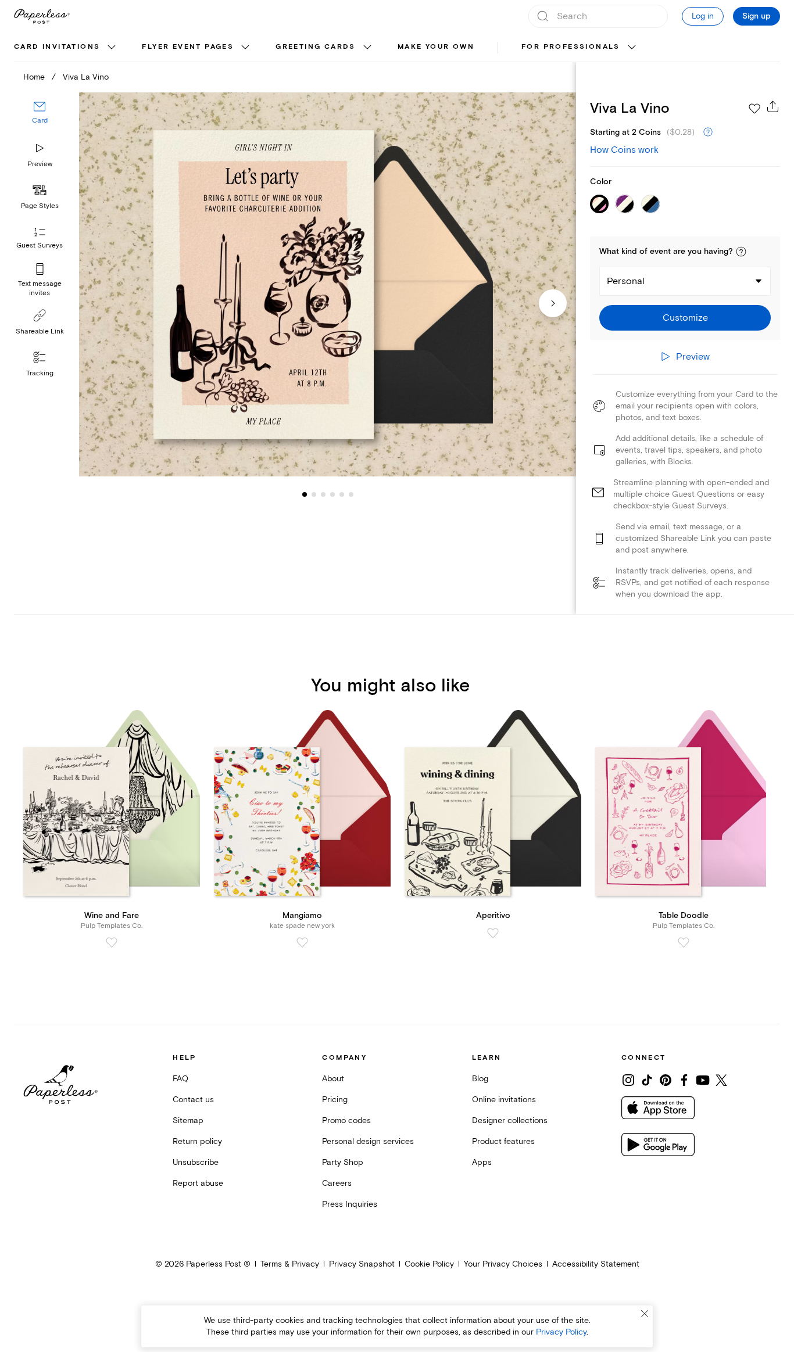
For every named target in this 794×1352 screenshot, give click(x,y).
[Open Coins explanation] (708, 132)
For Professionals (570, 46)
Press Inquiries (349, 1204)
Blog (480, 1079)
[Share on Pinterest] (666, 1080)
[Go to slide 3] (314, 494)
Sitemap (188, 1120)
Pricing (335, 1099)
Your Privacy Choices (503, 1264)
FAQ (180, 1079)
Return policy (197, 1141)
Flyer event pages (188, 46)
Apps (482, 1162)
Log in (703, 16)
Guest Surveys (39, 245)
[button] (741, 251)
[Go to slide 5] (332, 494)
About (333, 1079)
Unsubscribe (196, 1162)
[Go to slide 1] (304, 494)
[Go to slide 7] (351, 494)
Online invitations (504, 1099)
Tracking (39, 373)
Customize (685, 318)
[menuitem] (66, 48)
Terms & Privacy (289, 1264)
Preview (39, 164)
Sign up (756, 16)
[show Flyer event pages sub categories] (245, 47)
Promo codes (346, 1120)
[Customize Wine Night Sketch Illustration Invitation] (327, 284)
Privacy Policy (561, 1332)
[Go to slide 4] (323, 494)
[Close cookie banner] (645, 1314)
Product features (503, 1141)
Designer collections (510, 1120)
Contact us (193, 1099)
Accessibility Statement (595, 1264)
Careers (337, 1183)
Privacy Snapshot (362, 1264)
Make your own (436, 46)
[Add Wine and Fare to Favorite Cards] (112, 942)
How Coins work (624, 150)
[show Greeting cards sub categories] (367, 47)
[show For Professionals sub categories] (632, 47)
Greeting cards (316, 46)
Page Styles (40, 206)
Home (34, 77)
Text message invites (40, 288)
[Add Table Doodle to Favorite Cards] (684, 942)
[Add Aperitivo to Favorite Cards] (493, 933)
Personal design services (368, 1141)
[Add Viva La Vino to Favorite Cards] (754, 109)
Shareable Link (40, 331)
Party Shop (342, 1162)
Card (40, 120)
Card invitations (57, 46)
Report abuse (198, 1183)
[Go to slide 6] (341, 494)
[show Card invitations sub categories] (112, 47)
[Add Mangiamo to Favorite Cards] (302, 942)
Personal (626, 281)
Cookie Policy (429, 1264)
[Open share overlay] (773, 106)
